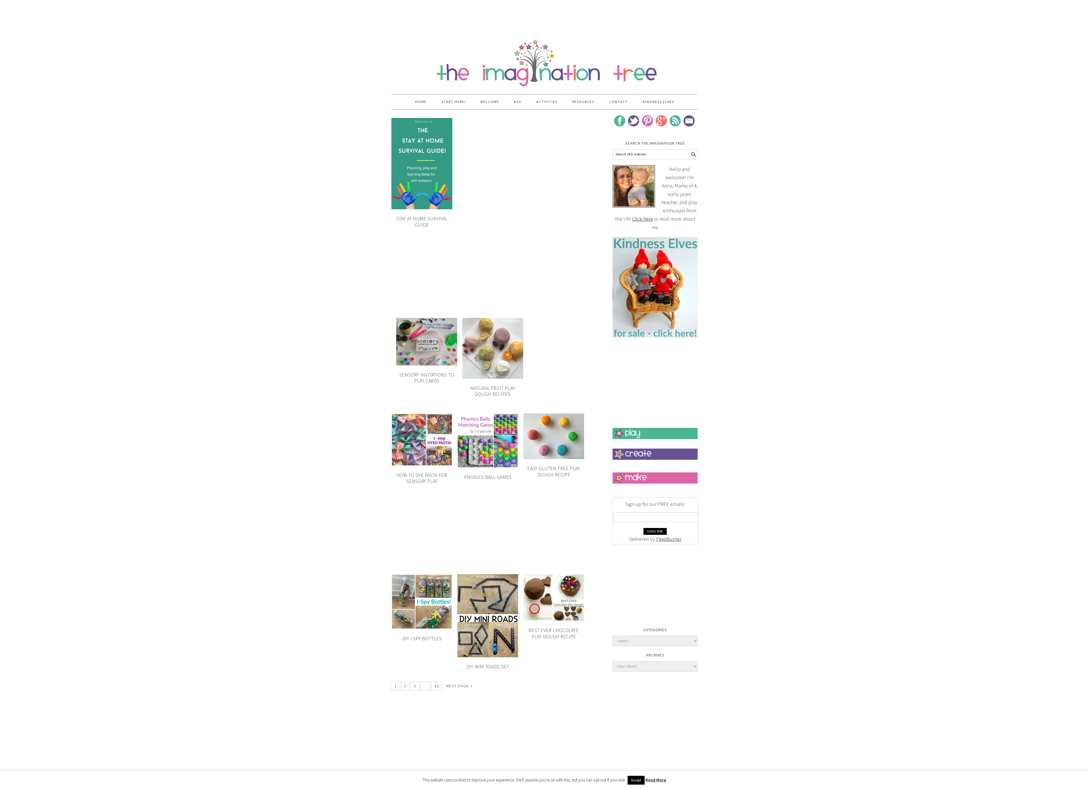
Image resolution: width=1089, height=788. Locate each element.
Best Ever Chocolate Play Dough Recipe (553, 633)
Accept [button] (636, 780)
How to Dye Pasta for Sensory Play (421, 478)
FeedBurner (668, 539)
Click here (642, 219)
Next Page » (459, 685)
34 (436, 685)
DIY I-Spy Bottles (422, 638)
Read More (655, 780)
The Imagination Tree (544, 60)
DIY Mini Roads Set (488, 666)
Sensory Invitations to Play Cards (426, 377)
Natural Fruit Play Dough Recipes (492, 391)
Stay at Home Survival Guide (422, 221)
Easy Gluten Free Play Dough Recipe (553, 471)
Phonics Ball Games (488, 477)
